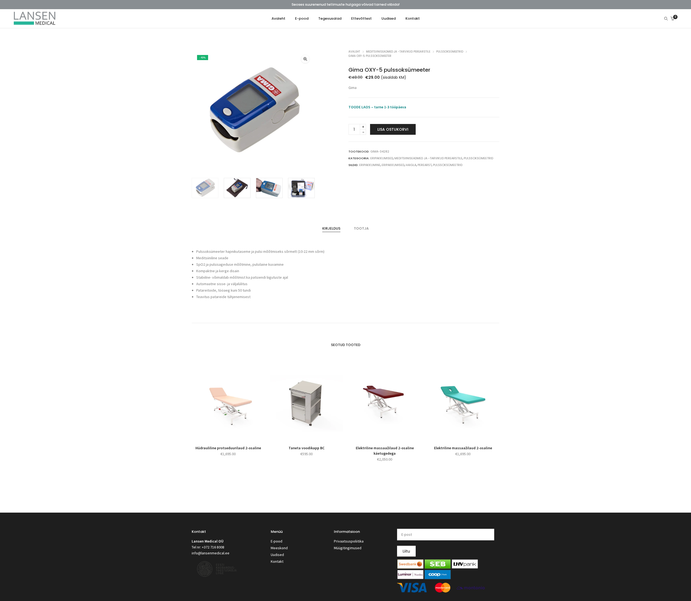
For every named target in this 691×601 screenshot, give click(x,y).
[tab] (331, 228)
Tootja (361, 228)
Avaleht (354, 52)
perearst (425, 165)
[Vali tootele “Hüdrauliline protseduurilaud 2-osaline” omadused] (222, 433)
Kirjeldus (331, 228)
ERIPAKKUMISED (381, 158)
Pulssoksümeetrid (449, 52)
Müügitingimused (347, 547)
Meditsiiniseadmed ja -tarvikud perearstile (398, 52)
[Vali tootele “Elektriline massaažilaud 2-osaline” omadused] (457, 433)
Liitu (406, 551)
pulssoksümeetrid (447, 165)
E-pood (276, 541)
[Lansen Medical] (34, 22)
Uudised (277, 554)
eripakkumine (369, 165)
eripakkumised (393, 165)
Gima (352, 87)
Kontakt (277, 561)
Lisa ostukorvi (392, 129)
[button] (305, 59)
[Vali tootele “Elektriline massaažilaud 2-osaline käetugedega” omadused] (379, 433)
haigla (411, 165)
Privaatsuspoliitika (349, 541)
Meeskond (279, 547)
